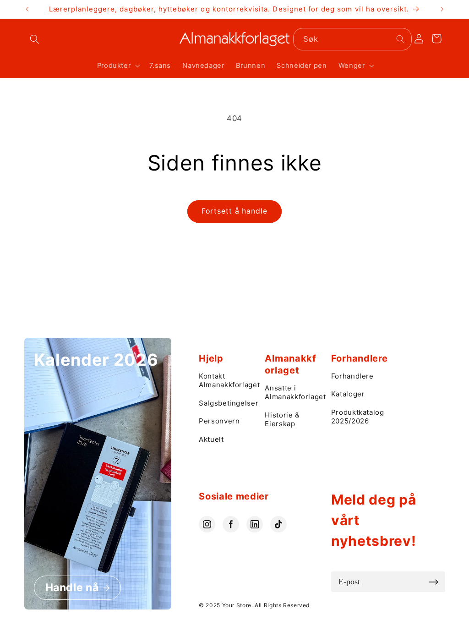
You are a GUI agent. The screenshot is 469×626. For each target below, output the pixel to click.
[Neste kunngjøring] (442, 9)
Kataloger (348, 394)
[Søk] (400, 38)
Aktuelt (211, 439)
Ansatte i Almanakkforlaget (293, 392)
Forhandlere (352, 376)
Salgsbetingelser (227, 403)
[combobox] (352, 39)
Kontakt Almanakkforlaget (227, 381)
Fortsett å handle (234, 211)
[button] (34, 39)
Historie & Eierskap (282, 419)
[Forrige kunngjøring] (27, 9)
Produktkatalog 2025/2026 (357, 417)
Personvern (219, 421)
